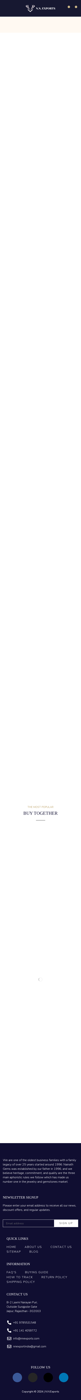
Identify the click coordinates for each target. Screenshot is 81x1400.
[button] (5, 8)
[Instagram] (32, 1377)
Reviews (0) (32, 529)
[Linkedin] (63, 1377)
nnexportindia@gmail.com (48, 665)
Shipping (49, 529)
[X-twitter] (48, 1377)
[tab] (12, 529)
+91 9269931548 (33, 668)
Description (12, 529)
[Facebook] (17, 1377)
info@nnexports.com (19, 665)
